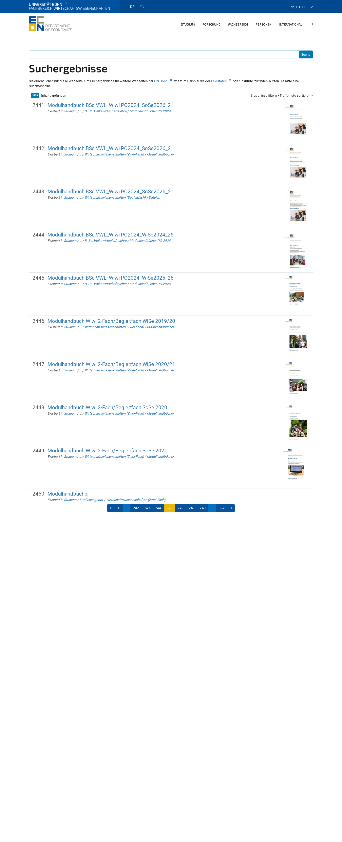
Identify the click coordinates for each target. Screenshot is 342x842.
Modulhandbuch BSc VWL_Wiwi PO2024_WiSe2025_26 (111, 278)
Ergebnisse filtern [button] (264, 95)
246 (180, 508)
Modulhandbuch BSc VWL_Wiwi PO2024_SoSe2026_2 (109, 105)
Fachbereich (238, 24)
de (132, 6)
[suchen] (310, 27)
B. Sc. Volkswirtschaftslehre (105, 111)
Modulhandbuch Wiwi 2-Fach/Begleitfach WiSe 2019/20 (111, 321)
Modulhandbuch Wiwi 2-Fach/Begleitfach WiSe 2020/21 (111, 364)
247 (192, 508)
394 (221, 508)
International (290, 24)
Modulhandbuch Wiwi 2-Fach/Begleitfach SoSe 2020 (107, 407)
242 (136, 508)
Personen (264, 24)
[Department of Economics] (50, 23)
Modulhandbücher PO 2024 (150, 111)
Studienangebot (91, 500)
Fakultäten (219, 81)
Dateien (154, 197)
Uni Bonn (160, 81)
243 (147, 508)
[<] (111, 508)
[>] (231, 508)
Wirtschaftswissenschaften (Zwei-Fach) (114, 154)
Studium (188, 24)
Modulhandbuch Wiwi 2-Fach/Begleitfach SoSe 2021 (107, 451)
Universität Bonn (45, 4)
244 (158, 508)
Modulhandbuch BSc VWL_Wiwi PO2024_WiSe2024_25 (111, 235)
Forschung (211, 24)
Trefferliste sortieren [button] (295, 95)
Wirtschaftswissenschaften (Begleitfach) (115, 197)
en (142, 6)
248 (203, 508)
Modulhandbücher (160, 154)
